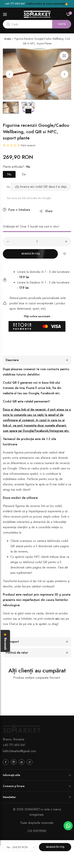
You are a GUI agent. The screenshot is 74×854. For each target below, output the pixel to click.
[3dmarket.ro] (37, 14)
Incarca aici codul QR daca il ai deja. (43, 186)
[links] (6, 762)
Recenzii (5, 644)
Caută (62, 24)
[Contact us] (68, 825)
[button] (64, 74)
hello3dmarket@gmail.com (19, 751)
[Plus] (66, 241)
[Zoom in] (64, 55)
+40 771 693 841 (14, 745)
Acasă (7, 39)
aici (57, 618)
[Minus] (8, 241)
